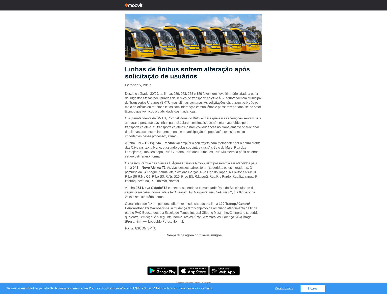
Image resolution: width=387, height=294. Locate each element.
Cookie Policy (98, 288)
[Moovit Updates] (193, 5)
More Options (284, 288)
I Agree (312, 288)
